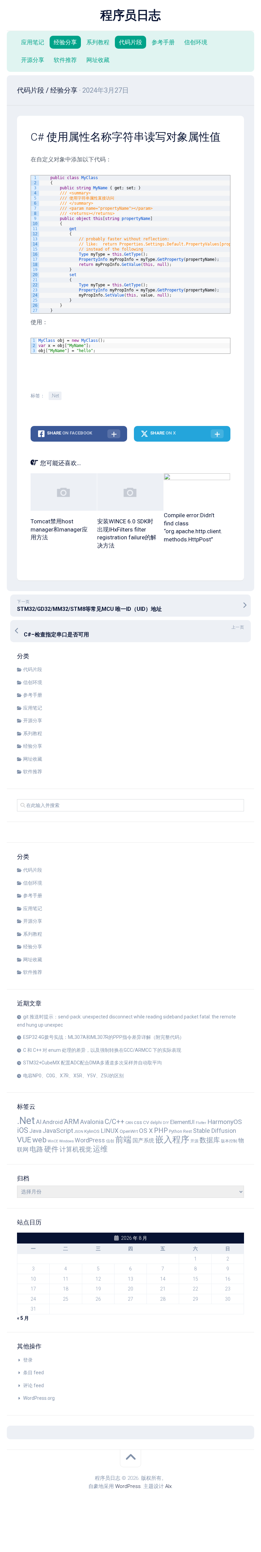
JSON (78, 1131)
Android (52, 1122)
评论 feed (33, 1385)
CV (146, 1122)
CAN (129, 1123)
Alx (168, 1486)
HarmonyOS (224, 1122)
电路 (36, 1149)
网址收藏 (97, 60)
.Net (55, 395)
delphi (156, 1122)
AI (38, 1122)
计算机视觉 (75, 1149)
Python (175, 1131)
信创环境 (195, 42)
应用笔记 (32, 42)
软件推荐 (65, 60)
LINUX (110, 1131)
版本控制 (229, 1140)
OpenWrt (129, 1131)
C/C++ (114, 1122)
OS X (146, 1131)
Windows (66, 1141)
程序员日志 (130, 15)
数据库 (209, 1140)
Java (35, 1130)
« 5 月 (23, 1318)
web (39, 1139)
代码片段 (130, 42)
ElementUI (182, 1122)
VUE (24, 1139)
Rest (187, 1131)
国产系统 (143, 1141)
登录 (28, 1360)
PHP (161, 1130)
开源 (194, 1140)
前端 (123, 1139)
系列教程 (97, 42)
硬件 (51, 1149)
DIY (166, 1123)
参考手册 (163, 42)
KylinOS (92, 1131)
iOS (22, 1130)
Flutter (201, 1123)
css (138, 1122)
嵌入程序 (172, 1139)
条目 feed (33, 1372)
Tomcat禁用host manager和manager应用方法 (59, 529)
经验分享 (65, 42)
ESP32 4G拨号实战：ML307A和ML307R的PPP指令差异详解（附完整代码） (103, 1037)
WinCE (53, 1141)
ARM (71, 1122)
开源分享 (32, 60)
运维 (100, 1148)
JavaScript (57, 1131)
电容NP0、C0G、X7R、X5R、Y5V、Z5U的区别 (73, 1075)
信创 (110, 1140)
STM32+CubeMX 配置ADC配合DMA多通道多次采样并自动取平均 (92, 1062)
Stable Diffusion (214, 1130)
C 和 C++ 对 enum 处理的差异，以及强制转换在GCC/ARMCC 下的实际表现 (102, 1050)
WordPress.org (39, 1398)
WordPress (90, 1140)
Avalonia (92, 1122)
